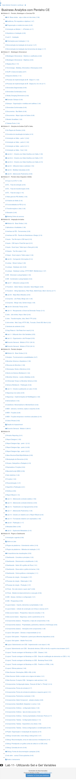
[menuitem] (0, 3)
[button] (5, 5)
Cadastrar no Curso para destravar (38, 775)
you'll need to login (46, 773)
